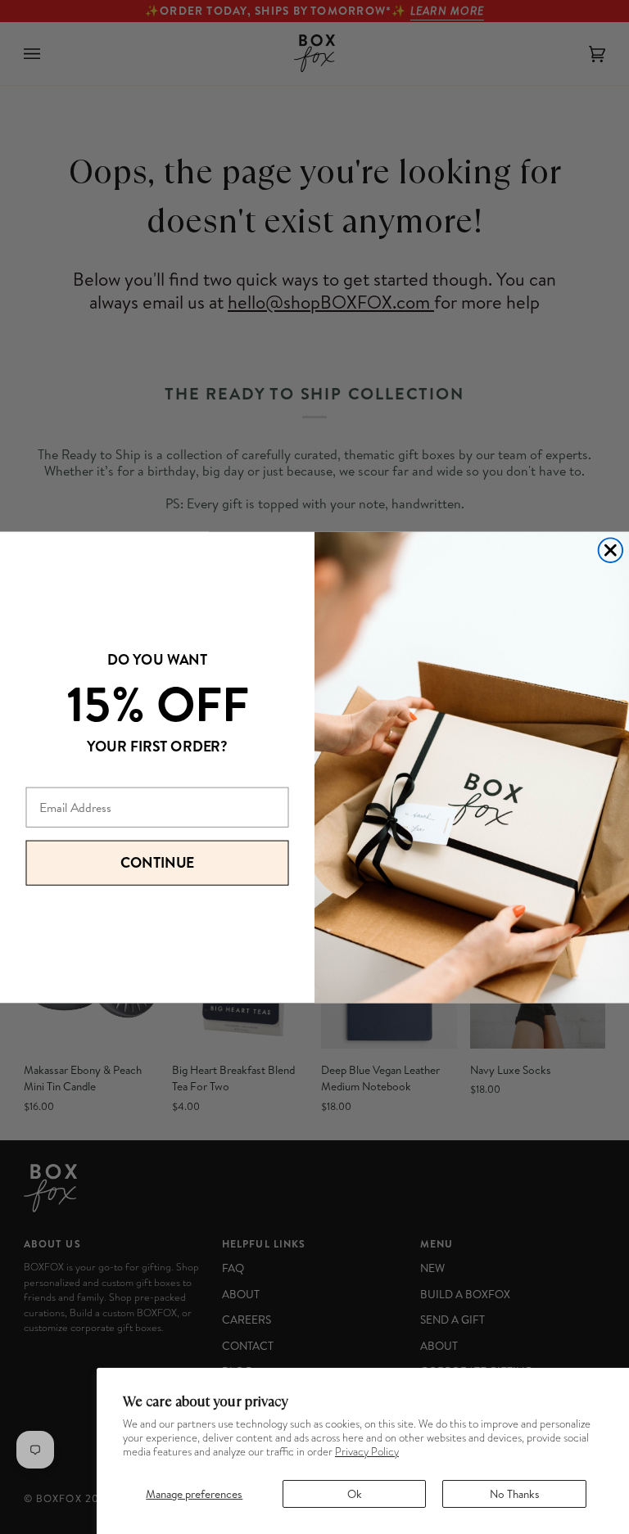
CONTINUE (157, 862)
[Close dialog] (611, 550)
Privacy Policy (367, 1452)
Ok (354, 1493)
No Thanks (515, 1493)
